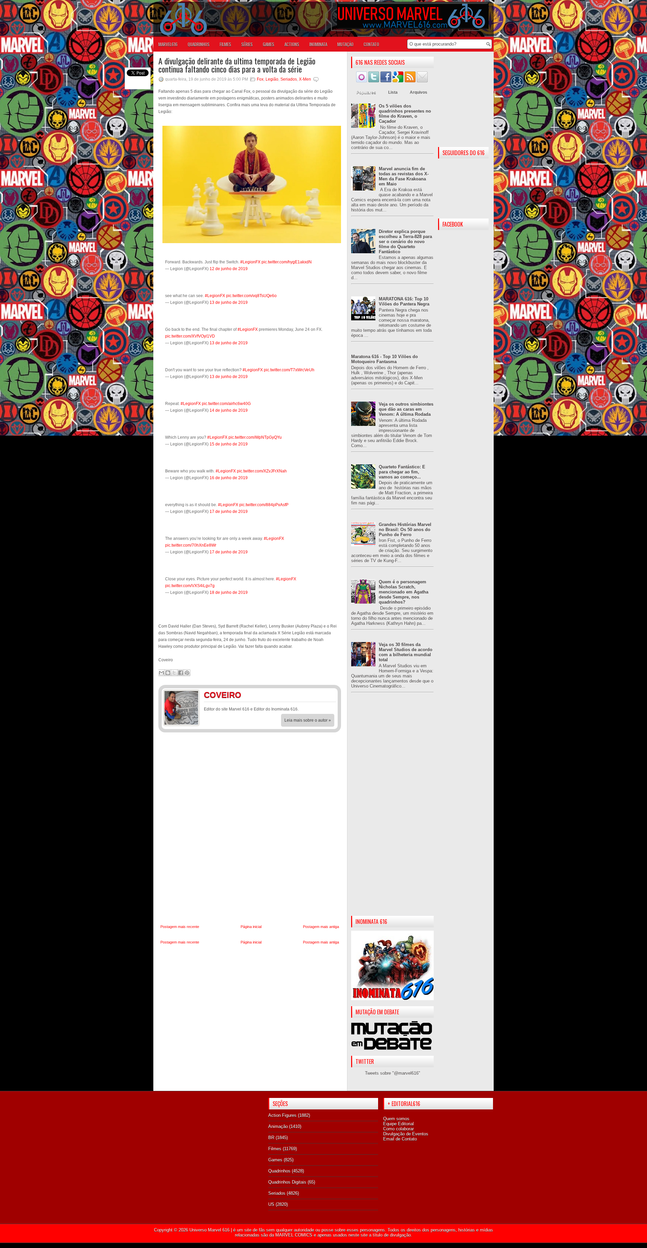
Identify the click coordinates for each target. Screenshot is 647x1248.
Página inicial (251, 927)
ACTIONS (291, 44)
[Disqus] (249, 828)
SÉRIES (247, 44)
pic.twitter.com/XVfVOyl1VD (190, 336)
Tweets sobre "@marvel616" (392, 1073)
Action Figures (282, 1115)
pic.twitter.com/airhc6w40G (226, 403)
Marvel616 (168, 44)
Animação (278, 1126)
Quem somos (396, 1118)
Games (275, 1159)
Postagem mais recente (179, 927)
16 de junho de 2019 (229, 477)
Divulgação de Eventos (405, 1133)
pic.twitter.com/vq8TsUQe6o (251, 295)
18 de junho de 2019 (229, 592)
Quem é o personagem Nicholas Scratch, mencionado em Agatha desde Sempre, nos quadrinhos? (403, 592)
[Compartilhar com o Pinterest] (187, 672)
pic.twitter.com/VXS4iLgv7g (190, 585)
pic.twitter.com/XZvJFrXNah (262, 471)
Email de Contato (400, 1138)
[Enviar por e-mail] (161, 672)
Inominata (318, 44)
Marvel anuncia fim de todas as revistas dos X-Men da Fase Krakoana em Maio (404, 176)
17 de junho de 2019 (229, 511)
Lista (393, 92)
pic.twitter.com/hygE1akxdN (286, 262)
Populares (366, 92)
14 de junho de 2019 (229, 410)
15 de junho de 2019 (229, 444)
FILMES (225, 44)
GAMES (268, 44)
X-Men (305, 79)
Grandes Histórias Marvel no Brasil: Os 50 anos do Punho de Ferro (405, 529)
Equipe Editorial (398, 1123)
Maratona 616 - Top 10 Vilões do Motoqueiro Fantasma (384, 359)
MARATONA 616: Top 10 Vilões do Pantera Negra (404, 301)
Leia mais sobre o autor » (307, 720)
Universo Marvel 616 (209, 1229)
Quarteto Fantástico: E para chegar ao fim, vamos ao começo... (402, 472)
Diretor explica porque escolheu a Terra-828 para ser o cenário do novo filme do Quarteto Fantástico (405, 241)
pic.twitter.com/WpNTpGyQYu (255, 437)
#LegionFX (250, 262)
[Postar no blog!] (167, 672)
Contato (371, 44)
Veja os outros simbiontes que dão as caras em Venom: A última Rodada (406, 409)
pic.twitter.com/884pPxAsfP (263, 504)
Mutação (345, 44)
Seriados (288, 79)
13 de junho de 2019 (229, 302)
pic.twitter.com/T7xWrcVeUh (289, 370)
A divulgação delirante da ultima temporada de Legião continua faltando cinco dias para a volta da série (236, 65)
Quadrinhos (279, 1170)
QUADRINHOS (199, 44)
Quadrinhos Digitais (287, 1182)
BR (271, 1137)
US (271, 1204)
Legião (272, 79)
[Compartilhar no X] (174, 672)
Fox (260, 79)
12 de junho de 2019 (229, 268)
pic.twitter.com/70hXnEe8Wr (190, 545)
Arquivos (418, 92)
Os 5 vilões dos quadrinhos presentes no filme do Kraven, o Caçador (405, 114)
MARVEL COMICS (293, 1235)
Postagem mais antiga (321, 927)
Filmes (274, 1148)
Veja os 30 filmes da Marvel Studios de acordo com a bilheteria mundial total (405, 652)
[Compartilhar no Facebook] (180, 672)
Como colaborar (398, 1128)
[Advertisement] (392, 809)
